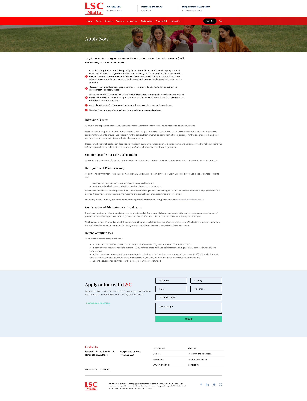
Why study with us (161, 364)
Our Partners (159, 348)
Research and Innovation (200, 353)
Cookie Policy (104, 369)
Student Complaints (197, 359)
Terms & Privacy (91, 369)
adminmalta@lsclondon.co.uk (190, 199)
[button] (220, 21)
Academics (158, 359)
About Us (192, 348)
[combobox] (188, 297)
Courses (157, 353)
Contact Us (193, 364)
